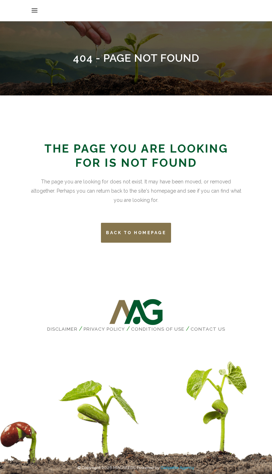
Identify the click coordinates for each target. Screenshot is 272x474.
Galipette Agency (177, 467)
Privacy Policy (104, 329)
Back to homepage (136, 232)
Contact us (208, 329)
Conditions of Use (158, 329)
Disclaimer (62, 329)
